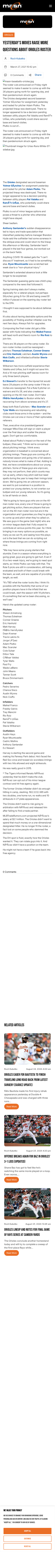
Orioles (8, 35)
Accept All (27, 1531)
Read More (11, 1106)
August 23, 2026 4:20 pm (38, 1150)
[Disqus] (27, 910)
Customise (27, 1538)
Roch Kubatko (17, 58)
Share (38, 74)
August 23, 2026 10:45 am (38, 1224)
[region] (27, 1529)
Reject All (27, 1546)
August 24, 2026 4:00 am (38, 1069)
